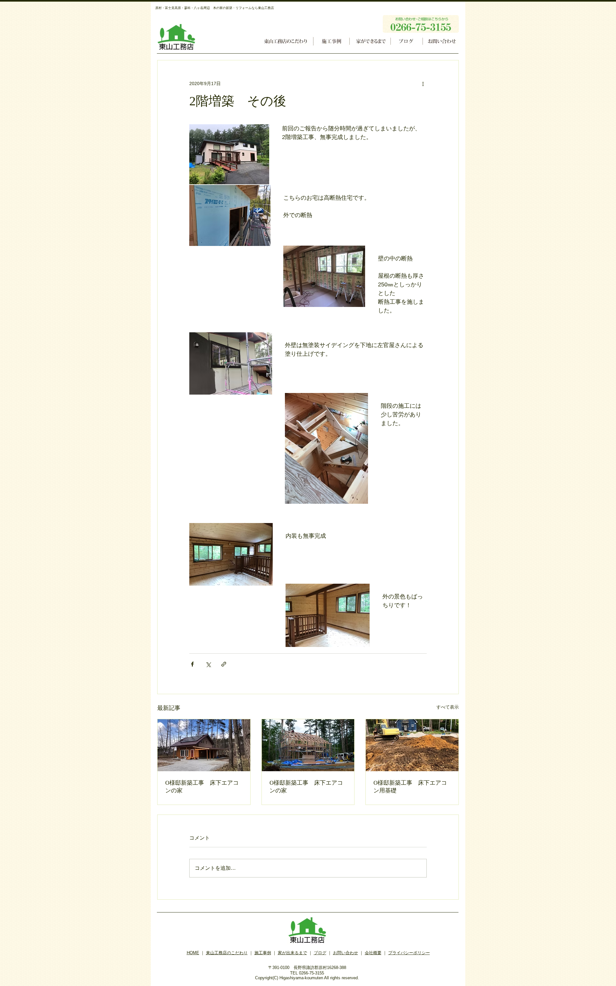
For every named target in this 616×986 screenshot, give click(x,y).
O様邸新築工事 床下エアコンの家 (202, 787)
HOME (193, 952)
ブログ (320, 952)
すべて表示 (447, 707)
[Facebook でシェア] (192, 664)
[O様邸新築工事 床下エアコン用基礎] (412, 745)
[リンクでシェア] (224, 664)
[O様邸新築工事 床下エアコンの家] (204, 745)
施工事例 (262, 952)
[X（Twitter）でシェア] (208, 664)
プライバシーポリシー (409, 952)
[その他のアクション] (423, 83)
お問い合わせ (345, 952)
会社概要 (373, 952)
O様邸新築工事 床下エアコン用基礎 (410, 787)
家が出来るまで (292, 952)
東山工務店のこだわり (227, 952)
